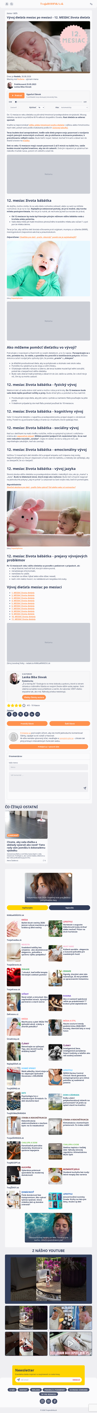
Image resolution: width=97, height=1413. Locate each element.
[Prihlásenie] (7, 4)
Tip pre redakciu (48, 1394)
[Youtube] (48, 1401)
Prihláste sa (25, 733)
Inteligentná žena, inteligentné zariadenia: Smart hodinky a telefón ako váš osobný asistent (76, 1052)
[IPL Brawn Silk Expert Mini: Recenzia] (71, 1344)
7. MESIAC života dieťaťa (23, 608)
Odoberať (76, 1380)
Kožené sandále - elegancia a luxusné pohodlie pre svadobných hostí (76, 951)
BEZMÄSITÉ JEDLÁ (71, 1169)
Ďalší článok (70, 724)
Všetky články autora (34, 697)
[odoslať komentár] (84, 788)
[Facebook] (54, 1401)
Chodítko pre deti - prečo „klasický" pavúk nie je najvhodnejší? (48, 237)
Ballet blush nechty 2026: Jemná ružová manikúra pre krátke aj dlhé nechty (35, 925)
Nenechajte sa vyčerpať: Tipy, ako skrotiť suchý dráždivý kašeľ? (33, 1048)
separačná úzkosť (25, 436)
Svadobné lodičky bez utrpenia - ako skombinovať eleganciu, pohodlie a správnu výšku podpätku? (35, 951)
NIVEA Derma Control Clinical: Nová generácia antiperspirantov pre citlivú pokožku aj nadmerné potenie (76, 1078)
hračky (26, 140)
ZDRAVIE (25, 969)
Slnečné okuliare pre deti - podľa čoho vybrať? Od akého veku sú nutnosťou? (41, 487)
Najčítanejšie (27, 908)
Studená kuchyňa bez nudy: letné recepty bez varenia (76, 1173)
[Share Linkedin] (32, 714)
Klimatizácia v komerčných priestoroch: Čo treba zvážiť (76, 1124)
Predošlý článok (27, 724)
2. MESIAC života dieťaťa (23, 595)
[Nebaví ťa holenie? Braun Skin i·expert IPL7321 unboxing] (26, 1344)
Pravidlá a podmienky (55, 1390)
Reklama (36, 1390)
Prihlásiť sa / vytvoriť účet (48, 747)
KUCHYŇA (26, 1167)
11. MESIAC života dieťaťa (23, 619)
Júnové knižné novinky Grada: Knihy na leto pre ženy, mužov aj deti (74, 1199)
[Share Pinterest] (26, 714)
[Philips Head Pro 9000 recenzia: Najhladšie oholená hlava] (71, 1318)
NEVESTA (26, 944)
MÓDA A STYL (69, 1020)
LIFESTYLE (68, 921)
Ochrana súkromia (79, 1390)
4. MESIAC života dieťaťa (23, 600)
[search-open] (11, 4)
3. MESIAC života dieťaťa (23, 598)
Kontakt (23, 1390)
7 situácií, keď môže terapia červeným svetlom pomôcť (34, 973)
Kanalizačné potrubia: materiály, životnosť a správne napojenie (32, 1147)
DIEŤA (15, 13)
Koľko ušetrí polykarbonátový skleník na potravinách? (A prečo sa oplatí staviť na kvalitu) (76, 1101)
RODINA (67, 996)
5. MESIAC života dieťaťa (23, 603)
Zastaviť (13, 107)
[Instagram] (42, 1401)
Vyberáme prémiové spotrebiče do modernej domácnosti (33, 1172)
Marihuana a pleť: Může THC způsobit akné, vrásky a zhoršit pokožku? (35, 1024)
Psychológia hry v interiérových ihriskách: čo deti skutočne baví (34, 1098)
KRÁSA (25, 919)
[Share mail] (37, 714)
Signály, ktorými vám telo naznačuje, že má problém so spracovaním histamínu (75, 976)
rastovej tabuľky (60, 127)
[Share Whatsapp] (15, 714)
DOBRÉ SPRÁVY (29, 1068)
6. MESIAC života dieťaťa (23, 606)
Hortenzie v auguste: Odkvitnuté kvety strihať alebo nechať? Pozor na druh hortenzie (75, 928)
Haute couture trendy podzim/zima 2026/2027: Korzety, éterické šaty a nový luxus (76, 1027)
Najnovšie (70, 908)
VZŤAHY (25, 994)
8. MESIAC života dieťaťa (23, 611)
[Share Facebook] (9, 714)
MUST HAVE (68, 946)
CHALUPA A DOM (29, 1142)
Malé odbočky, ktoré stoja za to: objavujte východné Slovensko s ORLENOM (35, 1073)
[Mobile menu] (92, 4)
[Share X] (20, 714)
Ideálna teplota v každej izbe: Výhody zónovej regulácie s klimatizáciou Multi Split (75, 1151)
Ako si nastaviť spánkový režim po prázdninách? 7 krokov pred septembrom (75, 1001)
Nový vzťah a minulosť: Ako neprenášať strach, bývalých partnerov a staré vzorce (35, 999)
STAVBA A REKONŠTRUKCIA (34, 1117)
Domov (9, 13)
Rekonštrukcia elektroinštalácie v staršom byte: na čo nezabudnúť (34, 1123)
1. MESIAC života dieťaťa (23, 592)
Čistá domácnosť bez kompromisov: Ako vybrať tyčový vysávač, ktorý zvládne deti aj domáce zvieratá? (34, 1200)
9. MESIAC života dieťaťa (23, 614)
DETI (24, 1093)
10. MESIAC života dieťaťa (23, 616)
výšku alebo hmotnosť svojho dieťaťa (46, 125)
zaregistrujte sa (66, 738)
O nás (12, 1390)
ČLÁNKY (25, 1043)
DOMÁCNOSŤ (28, 1192)
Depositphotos (16, 298)
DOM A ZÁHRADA (71, 1095)
